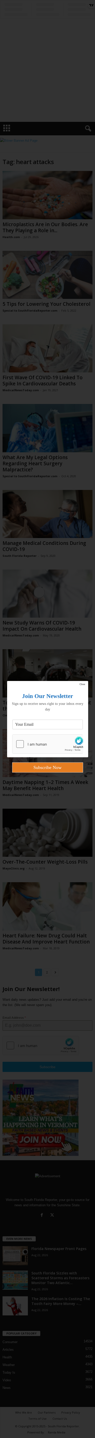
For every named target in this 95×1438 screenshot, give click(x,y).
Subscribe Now (47, 767)
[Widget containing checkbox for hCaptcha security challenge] (47, 744)
